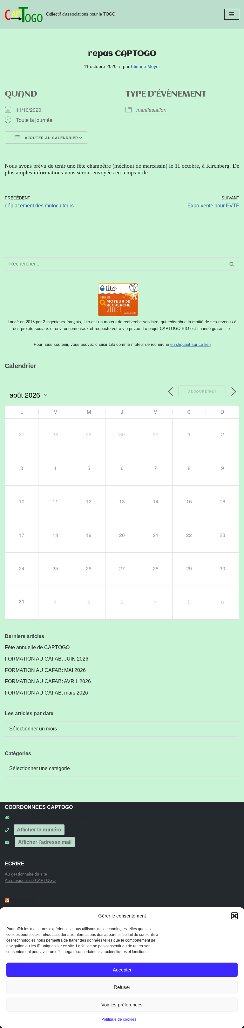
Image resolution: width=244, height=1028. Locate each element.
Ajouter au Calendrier (51, 138)
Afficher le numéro (39, 829)
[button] (234, 916)
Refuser (122, 987)
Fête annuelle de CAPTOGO (37, 647)
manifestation (151, 109)
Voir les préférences (122, 1004)
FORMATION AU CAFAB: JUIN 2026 (46, 659)
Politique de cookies (118, 1019)
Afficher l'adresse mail (44, 842)
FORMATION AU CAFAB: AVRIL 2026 (48, 681)
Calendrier (20, 365)
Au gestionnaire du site (26, 874)
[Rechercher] (232, 264)
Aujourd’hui (202, 391)
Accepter (122, 969)
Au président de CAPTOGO (30, 880)
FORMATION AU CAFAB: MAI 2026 (45, 670)
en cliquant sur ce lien (190, 344)
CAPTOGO (23, 901)
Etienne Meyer (145, 66)
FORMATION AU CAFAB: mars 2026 (46, 692)
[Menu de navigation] (231, 14)
